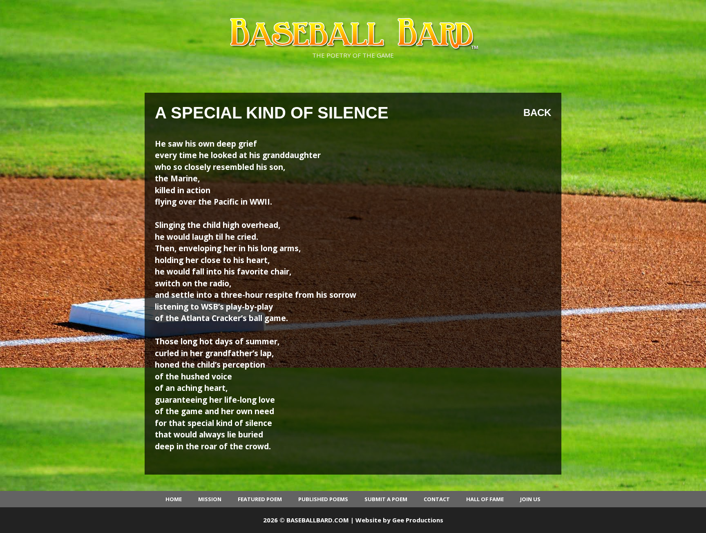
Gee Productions (417, 520)
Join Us (530, 499)
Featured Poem (260, 499)
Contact (437, 499)
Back (537, 112)
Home (173, 499)
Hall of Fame (485, 499)
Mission (209, 499)
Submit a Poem (385, 499)
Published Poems (323, 499)
